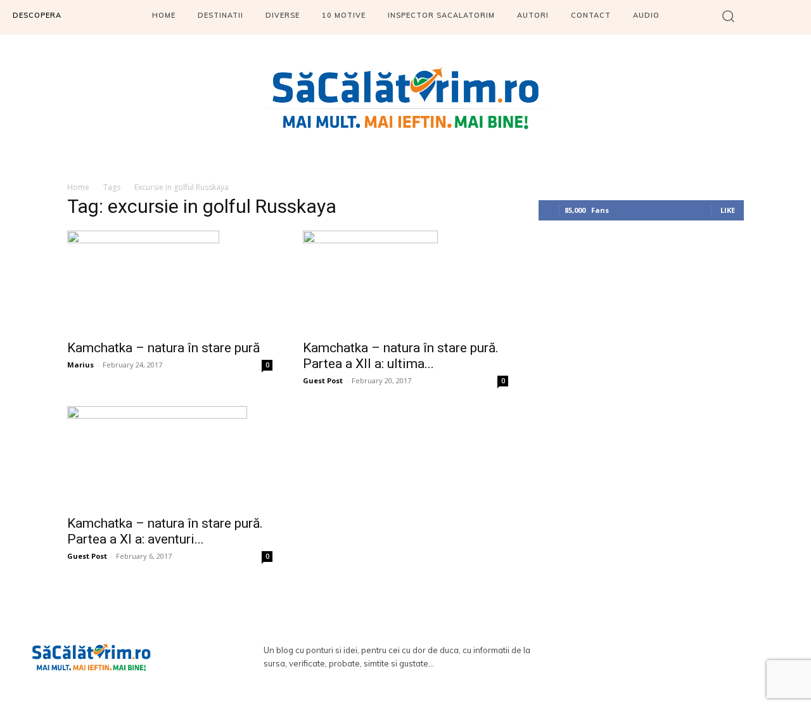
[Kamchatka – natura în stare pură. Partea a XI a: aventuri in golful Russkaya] (169, 456)
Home (78, 187)
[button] (728, 15)
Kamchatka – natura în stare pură (163, 347)
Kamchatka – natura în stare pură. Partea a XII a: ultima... (401, 355)
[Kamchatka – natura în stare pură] (169, 281)
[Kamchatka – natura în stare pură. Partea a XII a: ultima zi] (405, 281)
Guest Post (323, 380)
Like (727, 210)
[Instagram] (691, 657)
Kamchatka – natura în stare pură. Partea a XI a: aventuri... (165, 531)
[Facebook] (654, 657)
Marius (80, 364)
